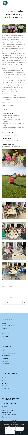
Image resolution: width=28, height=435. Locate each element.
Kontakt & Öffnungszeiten (8, 353)
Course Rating (5, 383)
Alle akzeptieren (10, 428)
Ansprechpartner (6, 355)
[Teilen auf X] (7, 302)
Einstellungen (19, 432)
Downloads (5, 358)
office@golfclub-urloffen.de (9, 414)
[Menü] (25, 3)
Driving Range (5, 385)
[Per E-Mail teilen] (24, 302)
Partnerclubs (5, 333)
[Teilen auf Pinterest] (14, 302)
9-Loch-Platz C (5, 380)
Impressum (5, 361)
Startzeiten (5, 323)
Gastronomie (5, 388)
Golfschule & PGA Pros (8, 325)
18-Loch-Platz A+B (6, 377)
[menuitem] (25, 3)
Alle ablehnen (9, 432)
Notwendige (19, 428)
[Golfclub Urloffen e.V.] (11, 3)
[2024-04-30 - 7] (14, 28)
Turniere (4, 331)
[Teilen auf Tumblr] (20, 302)
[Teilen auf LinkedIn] (17, 302)
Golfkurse (4, 328)
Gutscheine (5, 336)
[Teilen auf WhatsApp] (10, 302)
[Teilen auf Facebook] (4, 302)
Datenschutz (5, 363)
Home (3, 350)
